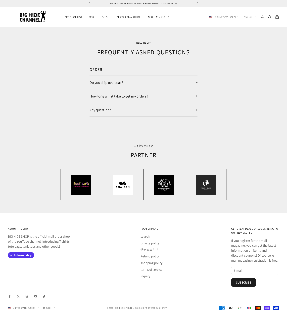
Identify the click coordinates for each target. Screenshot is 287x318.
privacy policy (150, 243)
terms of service (151, 269)
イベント (105, 17)
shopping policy (151, 263)
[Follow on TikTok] (44, 296)
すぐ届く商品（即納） (129, 17)
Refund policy (150, 256)
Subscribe (243, 282)
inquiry (145, 276)
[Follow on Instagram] (27, 296)
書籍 (91, 17)
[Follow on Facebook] (9, 296)
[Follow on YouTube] (35, 296)
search (145, 236)
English (248, 17)
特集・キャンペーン (159, 17)
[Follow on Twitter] (18, 296)
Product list (73, 17)
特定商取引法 (149, 249)
